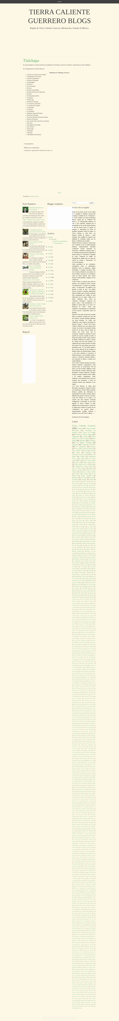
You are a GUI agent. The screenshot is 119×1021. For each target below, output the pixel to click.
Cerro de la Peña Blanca (89, 727)
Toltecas (74, 981)
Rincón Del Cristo (88, 942)
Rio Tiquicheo (83, 667)
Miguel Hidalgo (83, 897)
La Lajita (80, 638)
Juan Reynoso (89, 634)
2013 (49, 284)
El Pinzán (87, 787)
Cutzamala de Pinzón (89, 444)
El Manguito (89, 783)
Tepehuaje (80, 679)
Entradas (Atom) (34, 196)
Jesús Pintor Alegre (91, 835)
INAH (78, 830)
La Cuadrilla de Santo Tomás (87, 847)
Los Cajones (80, 874)
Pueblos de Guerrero (83, 495)
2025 (49, 247)
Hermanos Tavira (90, 824)
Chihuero (76, 735)
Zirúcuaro (91, 597)
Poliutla (91, 479)
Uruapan (84, 990)
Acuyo (80, 520)
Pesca (84, 582)
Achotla (92, 688)
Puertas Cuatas (82, 928)
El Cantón (76, 508)
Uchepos (92, 984)
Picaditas (74, 919)
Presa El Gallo (91, 924)
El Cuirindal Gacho (82, 775)
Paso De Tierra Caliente (85, 913)
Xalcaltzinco (85, 1000)
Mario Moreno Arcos (86, 892)
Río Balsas (76, 541)
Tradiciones (82, 595)
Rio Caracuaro (75, 588)
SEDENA (82, 946)
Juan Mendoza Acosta (77, 572)
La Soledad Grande (91, 861)
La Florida (83, 849)
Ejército (84, 563)
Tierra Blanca (88, 679)
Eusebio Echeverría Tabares (83, 626)
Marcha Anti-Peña (76, 892)
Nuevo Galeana (90, 650)
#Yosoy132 (88, 686)
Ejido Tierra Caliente (83, 768)
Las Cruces (80, 493)
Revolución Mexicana (82, 665)
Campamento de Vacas (90, 717)
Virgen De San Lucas (77, 996)
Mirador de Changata (89, 646)
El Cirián (90, 563)
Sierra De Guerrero (77, 470)
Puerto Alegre (91, 928)
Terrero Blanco (75, 979)
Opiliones (88, 909)
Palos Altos (83, 485)
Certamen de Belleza (90, 557)
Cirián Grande (91, 737)
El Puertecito (91, 789)
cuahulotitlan (91, 684)
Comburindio (90, 744)
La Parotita (81, 857)
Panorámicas (86, 537)
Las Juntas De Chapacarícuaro (80, 640)
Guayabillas (85, 818)
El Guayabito (90, 777)
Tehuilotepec (92, 975)
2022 (49, 253)
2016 (49, 274)
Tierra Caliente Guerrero (83, 426)
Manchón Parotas (91, 886)
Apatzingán (85, 501)
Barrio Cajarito (86, 706)
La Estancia (89, 636)
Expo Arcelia (83, 570)
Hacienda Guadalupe (89, 822)
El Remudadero (81, 791)
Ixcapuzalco (91, 570)
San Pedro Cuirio (85, 959)
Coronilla (81, 615)
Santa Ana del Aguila (85, 590)
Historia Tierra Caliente (77, 533)
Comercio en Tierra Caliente (79, 746)
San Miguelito (77, 959)
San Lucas (83, 477)
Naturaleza (91, 535)
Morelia (87, 493)
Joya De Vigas (77, 837)
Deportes (82, 619)
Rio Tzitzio (81, 944)
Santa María (74, 963)
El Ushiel (79, 797)
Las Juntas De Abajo (76, 864)
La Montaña (88, 572)
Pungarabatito (75, 930)
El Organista (92, 785)
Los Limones (91, 878)
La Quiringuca (89, 859)
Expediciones (75, 804)
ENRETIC (74, 522)
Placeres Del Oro (89, 919)
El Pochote (93, 787)
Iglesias (91, 468)
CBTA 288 (81, 605)
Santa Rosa (76, 675)
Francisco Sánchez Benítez (87, 810)
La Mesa (80, 853)
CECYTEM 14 (90, 555)
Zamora (82, 1002)
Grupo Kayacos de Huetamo (87, 816)
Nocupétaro (74, 485)
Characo (75, 613)
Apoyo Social (75, 698)
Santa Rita (93, 673)
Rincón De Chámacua (88, 940)
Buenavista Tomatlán (81, 712)
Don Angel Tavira (83, 764)
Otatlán (73, 652)
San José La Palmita (84, 955)
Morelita (74, 576)
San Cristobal (92, 541)
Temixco (84, 977)
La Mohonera (87, 853)
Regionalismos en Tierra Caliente (31, 280)
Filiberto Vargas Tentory (83, 808)
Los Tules (93, 882)
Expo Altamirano (81, 628)
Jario (84, 835)
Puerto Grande (81, 661)
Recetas (74, 665)
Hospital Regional (76, 826)
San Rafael (89, 671)
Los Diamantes (88, 874)
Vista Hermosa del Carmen (80, 684)
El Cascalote (82, 621)
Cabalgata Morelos (83, 715)
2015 (49, 277)
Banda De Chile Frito (89, 704)
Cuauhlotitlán (78, 561)
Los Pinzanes (89, 880)
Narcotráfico (81, 648)
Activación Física (82, 599)
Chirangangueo (82, 613)
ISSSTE (87, 830)
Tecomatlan (85, 975)
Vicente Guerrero (76, 992)
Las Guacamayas (82, 574)
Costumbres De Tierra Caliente (87, 460)
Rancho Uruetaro (86, 934)
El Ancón (90, 770)
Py (80, 930)
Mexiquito (91, 895)
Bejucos (76, 555)
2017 (49, 270)
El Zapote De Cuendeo (83, 624)
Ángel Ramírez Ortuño (77, 686)
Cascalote (85, 719)
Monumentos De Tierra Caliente (87, 514)
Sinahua (74, 679)
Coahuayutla (80, 741)
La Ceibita (79, 845)
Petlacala (92, 917)
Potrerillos (91, 923)
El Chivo (74, 775)
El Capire (92, 773)
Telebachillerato (77, 977)
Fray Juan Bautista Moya (78, 532)
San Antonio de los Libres (78, 952)
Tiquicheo (92, 450)
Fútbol (94, 630)
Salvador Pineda (89, 948)
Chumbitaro (92, 735)
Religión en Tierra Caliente (89, 584)
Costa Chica (74, 750)
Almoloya (74, 694)
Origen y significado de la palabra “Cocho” (34, 219)
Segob (85, 965)
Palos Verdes (80, 911)
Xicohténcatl (92, 1000)
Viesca (83, 992)
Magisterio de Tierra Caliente (79, 886)
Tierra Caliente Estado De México (84, 448)
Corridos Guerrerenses (88, 748)
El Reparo (88, 568)
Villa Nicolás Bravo (76, 994)
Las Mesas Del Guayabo (79, 868)
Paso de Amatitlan (76, 582)
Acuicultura (91, 599)
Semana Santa (77, 593)
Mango (85, 535)
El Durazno (75, 566)
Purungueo (74, 663)
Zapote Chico (90, 1002)
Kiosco (73, 841)
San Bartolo (84, 541)
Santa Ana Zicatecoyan (83, 673)
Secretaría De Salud (90, 592)
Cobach (75, 743)
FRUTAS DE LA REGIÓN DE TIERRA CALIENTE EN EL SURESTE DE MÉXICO (37, 292)
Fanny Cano (91, 628)
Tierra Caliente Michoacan (79, 450)
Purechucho (90, 661)
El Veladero (85, 797)
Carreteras (93, 487)
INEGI (82, 830)
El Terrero (90, 526)
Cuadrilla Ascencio (76, 756)
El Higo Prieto (81, 779)
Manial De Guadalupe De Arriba (82, 888)
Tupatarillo (81, 983)
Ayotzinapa (92, 702)
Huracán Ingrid (81, 828)
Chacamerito (92, 611)
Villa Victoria (86, 994)
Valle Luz (86, 683)
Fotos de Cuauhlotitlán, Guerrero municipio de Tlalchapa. (35, 267)
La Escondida (75, 849)
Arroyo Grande (89, 520)
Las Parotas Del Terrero (82, 642)
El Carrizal (80, 524)
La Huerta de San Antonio (86, 851)
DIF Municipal (87, 617)
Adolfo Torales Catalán (81, 473)
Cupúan (74, 760)
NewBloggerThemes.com (70, 1019)
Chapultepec (75, 733)
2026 (49, 237)
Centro (89, 723)
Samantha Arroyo (76, 950)
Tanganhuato (80, 547)
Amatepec (74, 603)
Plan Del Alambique (84, 921)
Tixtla (79, 681)
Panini (92, 911)
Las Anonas (92, 638)
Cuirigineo (74, 617)
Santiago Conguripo (76, 965)
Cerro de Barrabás (90, 725)
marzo (52, 239)
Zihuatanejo (91, 1004)
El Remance (82, 526)
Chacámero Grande (88, 731)
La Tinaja (86, 638)
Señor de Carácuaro (89, 677)
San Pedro (82, 671)
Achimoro (86, 688)
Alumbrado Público (88, 601)
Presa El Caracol (82, 924)
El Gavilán (82, 777)
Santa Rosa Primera (86, 675)
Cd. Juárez (84, 721)
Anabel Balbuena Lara (83, 553)
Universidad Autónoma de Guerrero (80, 986)
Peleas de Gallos (90, 915)
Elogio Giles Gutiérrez (88, 801)
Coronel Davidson (76, 748)
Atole (88, 698)
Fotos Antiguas (75, 810)
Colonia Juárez (92, 506)
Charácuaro (86, 733)
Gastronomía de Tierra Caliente (84, 466)
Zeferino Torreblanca (76, 1004)
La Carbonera (88, 843)
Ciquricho (83, 737)
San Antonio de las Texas (88, 950)
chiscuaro (88, 1006)
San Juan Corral (81, 957)
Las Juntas (93, 533)
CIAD (94, 713)
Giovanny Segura (82, 814)
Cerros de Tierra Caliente (82, 611)
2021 (49, 257)
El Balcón (81, 772)
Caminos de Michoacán (77, 717)
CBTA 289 (85, 713)
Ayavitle (89, 603)
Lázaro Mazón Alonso (88, 884)
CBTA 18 (79, 713)
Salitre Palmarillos (78, 948)
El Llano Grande (80, 783)
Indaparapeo (75, 832)
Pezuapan (81, 655)
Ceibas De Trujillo (82, 723)
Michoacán (75, 477)
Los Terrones (86, 882)
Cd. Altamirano (81, 446)
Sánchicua (79, 973)
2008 (49, 301)
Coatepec (93, 741)
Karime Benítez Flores (89, 462)
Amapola (80, 694)
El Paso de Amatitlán (78, 787)
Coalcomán (87, 741)
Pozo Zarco (74, 924)
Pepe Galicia (75, 917)
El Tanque (90, 793)
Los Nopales (75, 880)
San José (80, 669)
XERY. (79, 1000)
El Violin (92, 797)
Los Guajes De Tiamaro (88, 876)
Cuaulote (92, 758)
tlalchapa (75, 444)
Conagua (74, 615)
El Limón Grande (85, 781)
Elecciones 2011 (76, 801)
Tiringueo (74, 595)
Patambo (75, 653)
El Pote (75, 789)
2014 (49, 280)
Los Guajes (78, 876)
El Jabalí (88, 779)
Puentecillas (74, 928)
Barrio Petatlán (82, 708)
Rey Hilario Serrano (78, 586)
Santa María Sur (82, 963)
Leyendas (79, 872)
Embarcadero (75, 803)
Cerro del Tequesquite (89, 729)
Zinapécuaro (75, 1006)
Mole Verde (82, 901)
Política (80, 428)
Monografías (91, 901)
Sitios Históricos (86, 969)
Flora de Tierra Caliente (78, 468)
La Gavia (90, 849)
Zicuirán (85, 1004)
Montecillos (84, 903)
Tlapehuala (75, 436)
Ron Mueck (90, 944)
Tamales (92, 593)
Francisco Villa (75, 630)
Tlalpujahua (84, 979)
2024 (49, 250)
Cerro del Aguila (91, 503)
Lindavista (82, 644)
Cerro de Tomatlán (85, 609)
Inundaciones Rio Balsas (88, 483)
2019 (49, 264)
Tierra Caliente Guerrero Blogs (59, 16)
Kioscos (87, 533)
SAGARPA (84, 588)
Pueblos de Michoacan (88, 926)
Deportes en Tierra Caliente (87, 472)
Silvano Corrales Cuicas (90, 967)
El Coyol (86, 564)
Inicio (59, 1)
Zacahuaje (84, 597)
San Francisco (81, 953)
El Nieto (76, 489)
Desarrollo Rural (90, 619)
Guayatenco (92, 818)
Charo (80, 733)
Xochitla (76, 1002)
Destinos (74, 764)
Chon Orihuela (91, 613)
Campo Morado (90, 605)
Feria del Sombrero (85, 508)
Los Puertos (79, 882)
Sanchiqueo (81, 961)
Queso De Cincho (91, 930)
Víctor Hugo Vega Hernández (79, 998)
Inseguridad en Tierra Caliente (87, 832)
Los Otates (81, 880)
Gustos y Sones (90, 820)
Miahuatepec (75, 897)
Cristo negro (90, 615)
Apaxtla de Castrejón (89, 696)
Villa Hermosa (90, 992)
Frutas (81, 510)
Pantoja (85, 652)
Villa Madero (90, 595)
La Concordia (87, 845)
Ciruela (73, 739)
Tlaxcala (92, 979)
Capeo (79, 607)
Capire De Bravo (77, 719)
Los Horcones (75, 878)
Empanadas (82, 803)
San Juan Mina (88, 669)
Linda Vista (76, 644)
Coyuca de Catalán (88, 432)
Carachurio (84, 607)
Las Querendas (92, 642)
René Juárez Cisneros (85, 938)
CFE (90, 713)
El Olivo (86, 785)
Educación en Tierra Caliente (85, 522)
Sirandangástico (77, 969)
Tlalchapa (31, 60)
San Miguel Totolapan (84, 442)
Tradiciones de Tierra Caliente (80, 454)
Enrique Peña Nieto (77, 528)
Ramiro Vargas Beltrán (90, 932)
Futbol (86, 812)
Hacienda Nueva (90, 532)
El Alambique (82, 770)
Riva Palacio (88, 516)
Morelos (92, 903)
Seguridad (80, 677)
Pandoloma (79, 652)
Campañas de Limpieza (77, 557)
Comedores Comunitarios (80, 559)
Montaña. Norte (75, 903)
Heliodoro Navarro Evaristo (78, 824)
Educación (74, 621)
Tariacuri (92, 973)
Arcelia (85, 436)
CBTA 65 (82, 555)
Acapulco (74, 599)
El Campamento (84, 773)
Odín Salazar (81, 909)
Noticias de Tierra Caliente (84, 905)
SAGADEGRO (75, 946)
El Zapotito (82, 799)
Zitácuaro (88, 549)
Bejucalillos (76, 710)
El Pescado (81, 568)
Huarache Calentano (84, 632)
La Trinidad (76, 863)
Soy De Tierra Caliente (84, 971)
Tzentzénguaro (90, 983)
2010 (49, 294)
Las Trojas (79, 870)
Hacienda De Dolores (77, 822)
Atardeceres (92, 553)
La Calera (80, 843)
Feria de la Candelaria (84, 806)
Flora (92, 808)
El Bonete (89, 772)
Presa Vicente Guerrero (82, 659)
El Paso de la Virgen (81, 623)
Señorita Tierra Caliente (85, 499)
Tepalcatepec (91, 977)
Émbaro (78, 1008)
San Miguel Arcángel (86, 543)
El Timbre (89, 795)
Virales (92, 994)
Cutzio (80, 617)
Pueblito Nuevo (76, 926)
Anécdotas (80, 696)
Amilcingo (86, 694)
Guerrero (77, 462)
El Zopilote (91, 799)
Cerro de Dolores (82, 503)
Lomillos (74, 874)
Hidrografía (76, 632)
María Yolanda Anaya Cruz (86, 489)
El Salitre (79, 793)
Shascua (81, 967)
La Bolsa (85, 841)
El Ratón (74, 791)
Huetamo (82, 440)
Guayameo (80, 512)
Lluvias (84, 872)
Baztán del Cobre (91, 708)
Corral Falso (86, 481)
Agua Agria (88, 690)
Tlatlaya (78, 452)
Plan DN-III (88, 655)
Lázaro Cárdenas (77, 535)
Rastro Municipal (81, 936)
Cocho (81, 743)
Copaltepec (91, 746)
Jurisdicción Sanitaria (88, 839)
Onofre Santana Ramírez (88, 578)
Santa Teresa (91, 963)
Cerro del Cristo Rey (77, 729)
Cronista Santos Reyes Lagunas (87, 752)
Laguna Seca (84, 863)
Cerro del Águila (78, 504)
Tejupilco (88, 547)
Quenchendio (90, 663)
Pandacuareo (91, 580)
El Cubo (92, 564)
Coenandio (87, 743)
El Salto (84, 793)
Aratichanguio (82, 603)
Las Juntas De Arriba (87, 864)
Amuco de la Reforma (83, 487)
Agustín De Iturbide (89, 692)
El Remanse (90, 623)
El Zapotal (74, 799)
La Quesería (81, 859)
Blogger (74, 1017)
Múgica (74, 905)
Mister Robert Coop (89, 899)
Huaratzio (86, 826)
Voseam (92, 996)
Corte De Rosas (91, 559)
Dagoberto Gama (90, 760)
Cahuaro (92, 715)
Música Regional (78, 516)
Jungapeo (84, 837)
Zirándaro (92, 446)
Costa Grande (82, 750)
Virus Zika (86, 996)
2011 (49, 291)
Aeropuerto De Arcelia (77, 690)
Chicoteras (93, 733)
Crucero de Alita (89, 754)
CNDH (75, 715)
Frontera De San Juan (86, 630)
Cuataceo (93, 756)
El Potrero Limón (82, 789)
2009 (49, 297)
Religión (93, 464)
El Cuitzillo (89, 524)
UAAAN (81, 984)
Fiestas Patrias (90, 530)
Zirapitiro (82, 1006)
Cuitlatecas (86, 561)
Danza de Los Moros (76, 762)
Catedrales (91, 719)
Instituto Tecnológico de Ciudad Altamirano (83, 833)
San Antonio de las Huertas (85, 497)
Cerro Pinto (81, 725)
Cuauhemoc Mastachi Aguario (81, 758)
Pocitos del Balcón (83, 923)
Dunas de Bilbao (84, 766)
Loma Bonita (91, 872)
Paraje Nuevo (75, 913)
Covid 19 (89, 750)
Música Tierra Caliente (83, 576)
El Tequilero (82, 795)
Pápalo (84, 930)
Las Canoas (91, 863)
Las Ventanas (87, 870)
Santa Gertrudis (90, 961)
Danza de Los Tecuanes (88, 762)
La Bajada (79, 841)
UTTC (86, 984)
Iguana (92, 830)
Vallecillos (91, 990)
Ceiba (75, 723)
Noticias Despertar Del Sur (78, 650)
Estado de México (89, 528)
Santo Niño (83, 518)
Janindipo (76, 634)
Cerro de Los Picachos (77, 727)
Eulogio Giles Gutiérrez (78, 530)
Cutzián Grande (81, 760)
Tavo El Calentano (76, 975)
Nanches (74, 648)
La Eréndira (81, 636)
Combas (82, 744)
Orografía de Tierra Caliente (79, 580)
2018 (49, 267)
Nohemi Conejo (90, 648)
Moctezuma (74, 901)
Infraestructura (88, 512)
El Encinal (90, 775)
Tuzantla (82, 456)
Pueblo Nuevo (77, 584)
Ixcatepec (93, 632)
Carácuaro (92, 440)
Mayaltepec (80, 646)
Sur (74, 973)
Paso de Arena (92, 652)
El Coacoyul (89, 621)
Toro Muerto (81, 981)
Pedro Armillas (81, 915)
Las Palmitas (89, 868)
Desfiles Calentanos (86, 475)
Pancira (87, 911)
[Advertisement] (59, 43)
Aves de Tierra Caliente (83, 702)
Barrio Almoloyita (76, 706)
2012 (49, 287)
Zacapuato (81, 549)
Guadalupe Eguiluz (76, 818)
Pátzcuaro (82, 663)
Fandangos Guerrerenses (85, 804)
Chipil (86, 735)
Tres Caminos (90, 981)
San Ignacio (89, 953)
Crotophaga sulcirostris (77, 754)
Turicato (84, 681)
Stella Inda (93, 971)
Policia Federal (91, 582)
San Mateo (76, 543)
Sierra (83, 545)
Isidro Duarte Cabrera (77, 835)
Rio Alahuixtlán (92, 539)
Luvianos (91, 574)
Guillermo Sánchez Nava (79, 820)
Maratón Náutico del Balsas (87, 890)
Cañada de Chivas (76, 721)
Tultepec (74, 983)
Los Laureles (83, 878)
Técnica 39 (80, 683)
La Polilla (89, 857)
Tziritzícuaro (75, 984)
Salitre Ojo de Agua (90, 946)
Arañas (82, 698)
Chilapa (81, 735)
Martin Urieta (80, 893)
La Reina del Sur (81, 861)
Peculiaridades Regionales (85, 653)
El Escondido (84, 566)
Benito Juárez (84, 710)
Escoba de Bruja (90, 803)
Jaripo (82, 634)
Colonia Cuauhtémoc (82, 506)
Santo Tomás (81, 592)
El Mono (81, 785)
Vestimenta (93, 683)
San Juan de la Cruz (91, 957)
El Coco (79, 564)
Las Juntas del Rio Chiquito (89, 866)
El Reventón (90, 791)
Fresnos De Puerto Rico (77, 812)
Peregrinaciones (83, 917)
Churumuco (76, 737)
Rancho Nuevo (77, 934)
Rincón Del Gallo (89, 586)
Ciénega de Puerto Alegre (84, 739)
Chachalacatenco (76, 731)
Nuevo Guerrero (76, 537)
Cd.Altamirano (92, 721)
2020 (49, 260)
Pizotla (80, 919)
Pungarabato (88, 452)
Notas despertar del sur (81, 464)
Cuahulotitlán (86, 756)
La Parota (82, 855)
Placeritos (74, 921)
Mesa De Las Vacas (82, 895)
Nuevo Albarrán (81, 907)
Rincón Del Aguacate (77, 942)
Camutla (74, 607)
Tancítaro (86, 973)
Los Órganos (77, 884)
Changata (84, 479)
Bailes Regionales (78, 704)
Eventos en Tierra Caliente (83, 434)
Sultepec (85, 593)
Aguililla (81, 692)
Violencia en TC (76, 597)
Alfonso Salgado (76, 601)
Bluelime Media (51, 1019)
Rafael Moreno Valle (78, 932)
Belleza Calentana (76, 481)
